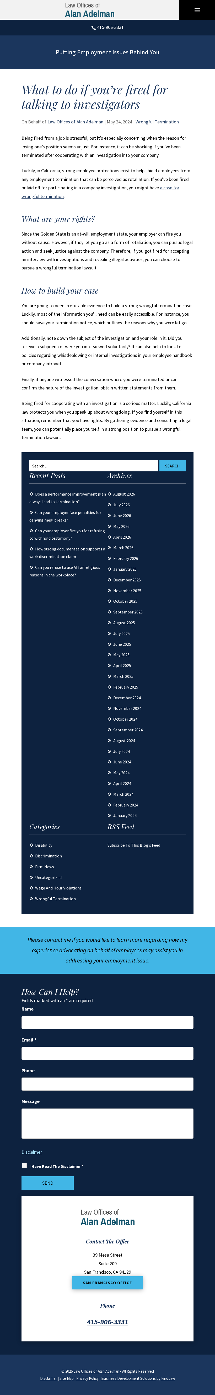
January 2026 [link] (125, 569)
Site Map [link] (67, 1378)
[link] (89, 10)
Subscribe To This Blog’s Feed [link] (134, 845)
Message (31, 1101)
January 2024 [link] (125, 815)
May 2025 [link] (121, 654)
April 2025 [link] (122, 665)
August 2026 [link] (124, 494)
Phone (28, 1071)
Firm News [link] (44, 866)
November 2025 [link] (127, 590)
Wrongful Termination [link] (157, 122)
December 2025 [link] (127, 579)
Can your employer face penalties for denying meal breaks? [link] (65, 516)
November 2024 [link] (127, 708)
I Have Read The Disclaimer (56, 1166)
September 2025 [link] (128, 612)
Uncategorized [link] (48, 877)
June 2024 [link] (122, 761)
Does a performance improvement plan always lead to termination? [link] (67, 497)
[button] (197, 10)
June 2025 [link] (122, 644)
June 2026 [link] (122, 515)
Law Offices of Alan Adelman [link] (75, 122)
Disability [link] (43, 845)
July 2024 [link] (121, 751)
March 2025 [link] (123, 676)
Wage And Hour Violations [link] (58, 888)
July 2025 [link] (121, 633)
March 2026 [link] (123, 547)
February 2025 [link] (125, 687)
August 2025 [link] (124, 622)
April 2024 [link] (122, 783)
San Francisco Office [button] (107, 1282)
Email (29, 1040)
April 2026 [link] (122, 537)
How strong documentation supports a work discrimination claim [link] (67, 552)
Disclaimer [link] (48, 1378)
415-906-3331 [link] (110, 27)
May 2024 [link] (121, 772)
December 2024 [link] (127, 697)
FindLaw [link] (168, 1378)
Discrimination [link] (48, 855)
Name (28, 1009)
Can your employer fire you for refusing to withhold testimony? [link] (67, 534)
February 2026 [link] (125, 558)
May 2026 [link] (121, 526)
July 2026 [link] (121, 504)
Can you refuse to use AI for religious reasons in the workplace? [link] (64, 571)
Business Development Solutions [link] (128, 1378)
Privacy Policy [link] (87, 1378)
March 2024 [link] (123, 794)
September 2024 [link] (128, 729)
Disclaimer (32, 1152)
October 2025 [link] (125, 601)
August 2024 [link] (124, 740)
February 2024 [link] (125, 805)
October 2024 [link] (125, 719)
